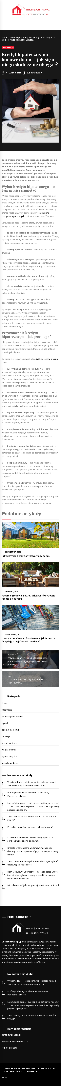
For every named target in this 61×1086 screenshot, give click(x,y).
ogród (5, 723)
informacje (8, 47)
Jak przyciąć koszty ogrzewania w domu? (26, 556)
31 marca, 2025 (11, 592)
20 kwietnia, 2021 (13, 552)
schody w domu (9, 743)
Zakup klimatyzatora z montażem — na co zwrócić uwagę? (31, 818)
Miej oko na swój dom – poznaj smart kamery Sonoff (33, 885)
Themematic (31, 1071)
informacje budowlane (12, 716)
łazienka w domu (10, 762)
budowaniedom (34, 73)
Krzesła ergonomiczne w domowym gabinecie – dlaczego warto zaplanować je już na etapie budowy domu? (32, 851)
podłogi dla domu (10, 729)
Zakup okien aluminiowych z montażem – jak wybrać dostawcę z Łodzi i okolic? (32, 863)
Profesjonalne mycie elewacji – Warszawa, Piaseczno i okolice (28, 794)
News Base (15, 1071)
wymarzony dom (10, 756)
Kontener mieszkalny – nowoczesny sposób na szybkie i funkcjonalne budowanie (30, 839)
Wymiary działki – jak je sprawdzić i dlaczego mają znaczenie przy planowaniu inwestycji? (31, 784)
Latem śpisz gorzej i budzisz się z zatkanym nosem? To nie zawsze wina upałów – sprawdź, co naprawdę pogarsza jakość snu (33, 806)
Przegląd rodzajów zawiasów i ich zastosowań (30, 826)
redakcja (6, 736)
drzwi (4, 703)
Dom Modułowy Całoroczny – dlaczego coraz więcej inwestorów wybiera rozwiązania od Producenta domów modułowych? (32, 875)
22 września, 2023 (13, 634)
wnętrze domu (9, 749)
